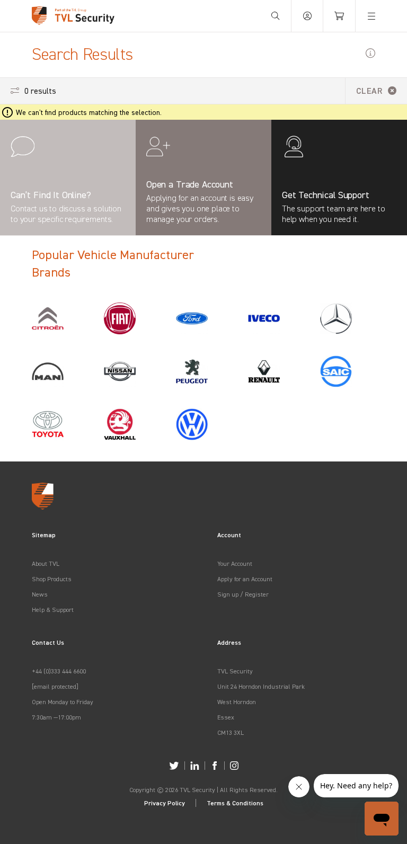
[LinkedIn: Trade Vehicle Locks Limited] (194, 765)
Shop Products (52, 579)
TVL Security (235, 671)
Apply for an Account (244, 579)
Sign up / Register (243, 594)
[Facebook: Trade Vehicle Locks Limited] (214, 765)
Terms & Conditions (235, 803)
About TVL (45, 563)
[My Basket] (339, 16)
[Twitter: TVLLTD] (174, 765)
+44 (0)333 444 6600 (59, 671)
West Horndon (236, 702)
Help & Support (53, 610)
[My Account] (307, 16)
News (40, 594)
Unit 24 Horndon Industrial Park (261, 686)
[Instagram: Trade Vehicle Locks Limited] (234, 765)
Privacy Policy (164, 803)
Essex (225, 717)
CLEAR (369, 90)
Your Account (234, 563)
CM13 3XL (230, 732)
